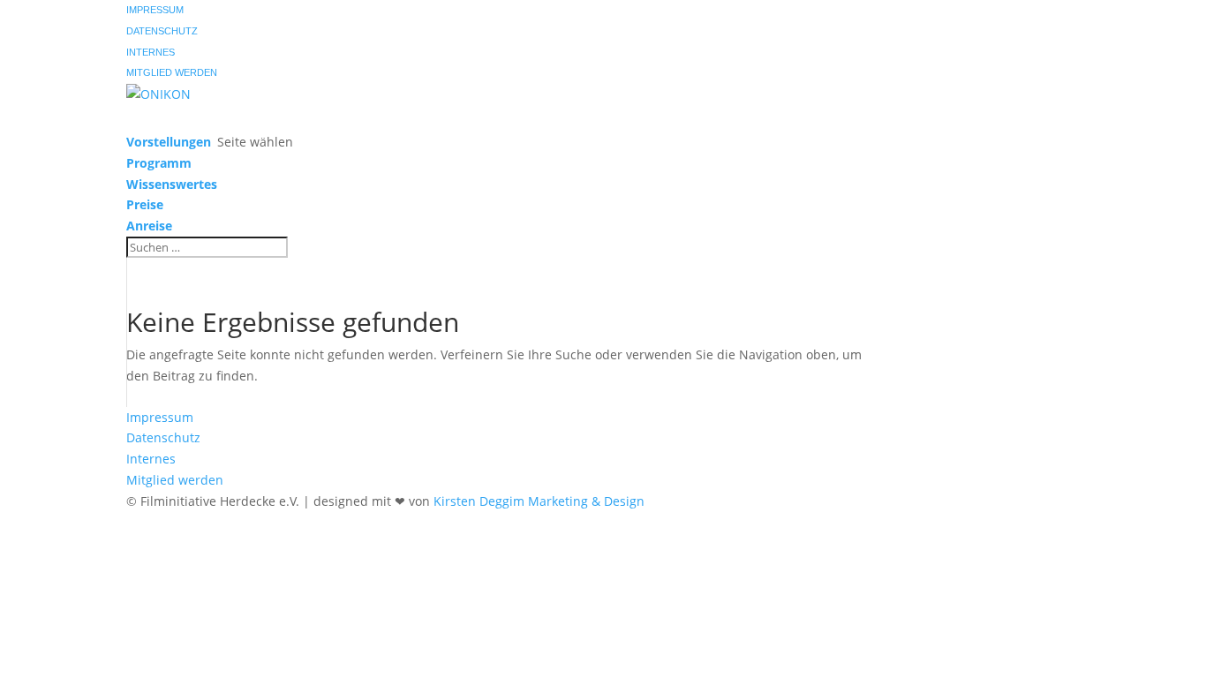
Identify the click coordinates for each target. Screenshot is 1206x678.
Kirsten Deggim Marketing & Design (538, 501)
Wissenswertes (171, 184)
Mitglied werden (171, 72)
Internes (150, 52)
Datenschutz (162, 31)
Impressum (155, 9)
